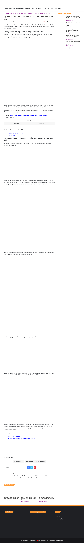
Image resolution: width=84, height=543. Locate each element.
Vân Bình (14, 474)
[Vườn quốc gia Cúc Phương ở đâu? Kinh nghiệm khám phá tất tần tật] (61, 43)
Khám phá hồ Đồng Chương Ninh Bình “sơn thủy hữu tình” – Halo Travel (73, 18)
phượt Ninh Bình (40, 461)
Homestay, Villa (29, 8)
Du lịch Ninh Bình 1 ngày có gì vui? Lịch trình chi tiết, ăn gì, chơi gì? (46, 498)
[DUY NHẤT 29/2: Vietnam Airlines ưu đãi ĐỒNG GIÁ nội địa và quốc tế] (29, 491)
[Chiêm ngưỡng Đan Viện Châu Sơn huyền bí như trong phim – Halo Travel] (61, 30)
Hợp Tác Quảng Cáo (60, 518)
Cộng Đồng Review (48, 8)
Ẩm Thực (37, 8)
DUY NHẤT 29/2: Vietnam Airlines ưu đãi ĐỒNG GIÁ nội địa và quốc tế (28, 498)
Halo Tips (57, 8)
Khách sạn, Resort (18, 8)
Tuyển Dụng (58, 523)
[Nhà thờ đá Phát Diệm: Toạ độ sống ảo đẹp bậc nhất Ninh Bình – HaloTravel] (61, 37)
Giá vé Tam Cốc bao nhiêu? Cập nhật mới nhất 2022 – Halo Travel (73, 24)
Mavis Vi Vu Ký (59, 521)
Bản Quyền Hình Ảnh (60, 514)
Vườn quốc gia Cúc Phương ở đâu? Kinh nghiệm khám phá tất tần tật (73, 43)
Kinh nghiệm (8, 8)
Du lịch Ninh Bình (20, 13)
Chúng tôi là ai (59, 516)
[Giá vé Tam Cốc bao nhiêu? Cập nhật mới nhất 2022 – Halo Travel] (61, 24)
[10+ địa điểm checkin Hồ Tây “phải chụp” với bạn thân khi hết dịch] (11, 491)
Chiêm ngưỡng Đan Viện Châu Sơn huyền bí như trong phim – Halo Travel (73, 30)
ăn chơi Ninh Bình (18, 461)
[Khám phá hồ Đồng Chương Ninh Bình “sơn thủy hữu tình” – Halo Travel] (61, 18)
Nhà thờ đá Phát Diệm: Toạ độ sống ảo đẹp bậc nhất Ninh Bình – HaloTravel (72, 37)
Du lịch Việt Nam (13, 13)
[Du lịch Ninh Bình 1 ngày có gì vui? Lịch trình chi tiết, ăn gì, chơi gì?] (47, 491)
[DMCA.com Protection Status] (42, 523)
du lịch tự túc (29, 461)
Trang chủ (6, 13)
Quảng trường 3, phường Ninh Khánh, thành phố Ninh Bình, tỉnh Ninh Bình (28, 115)
